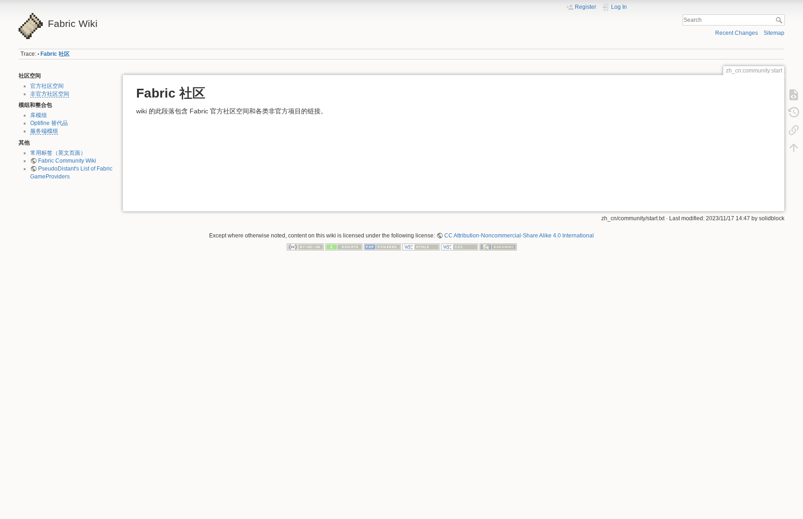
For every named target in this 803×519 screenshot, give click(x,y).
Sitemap (774, 33)
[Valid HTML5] (421, 246)
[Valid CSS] (459, 246)
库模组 (38, 115)
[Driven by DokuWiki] (498, 246)
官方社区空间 (47, 86)
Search (780, 20)
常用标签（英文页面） (58, 153)
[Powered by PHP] (382, 246)
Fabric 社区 (55, 54)
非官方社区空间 (49, 94)
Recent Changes (736, 33)
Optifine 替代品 (49, 123)
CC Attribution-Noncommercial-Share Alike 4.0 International (519, 235)
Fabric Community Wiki (67, 161)
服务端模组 (44, 131)
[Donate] (343, 246)
